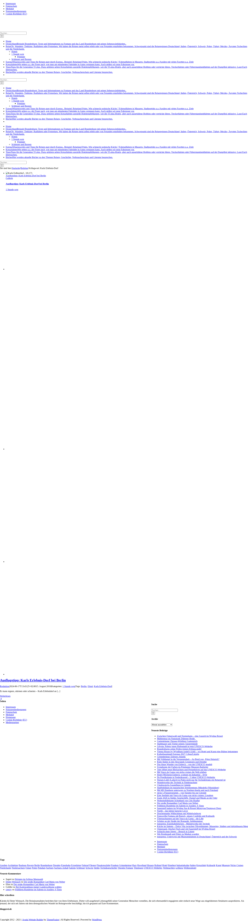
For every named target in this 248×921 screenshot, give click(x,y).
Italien (193, 865)
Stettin (97, 868)
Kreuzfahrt (201, 865)
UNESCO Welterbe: (153, 868)
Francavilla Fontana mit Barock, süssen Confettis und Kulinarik (186, 816)
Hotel (164, 865)
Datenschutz (162, 844)
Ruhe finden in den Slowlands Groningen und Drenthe (182, 762)
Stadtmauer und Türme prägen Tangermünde (177, 744)
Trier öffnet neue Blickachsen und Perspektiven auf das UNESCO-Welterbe (191, 769)
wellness (179, 868)
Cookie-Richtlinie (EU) (167, 852)
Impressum (162, 841)
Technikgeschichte (108, 868)
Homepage (11, 717)
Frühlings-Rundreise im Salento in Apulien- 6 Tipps (180, 805)
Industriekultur (183, 865)
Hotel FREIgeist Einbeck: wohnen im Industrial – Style (182, 775)
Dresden (57, 865)
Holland (158, 865)
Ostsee (28, 868)
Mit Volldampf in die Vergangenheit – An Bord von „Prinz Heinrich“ (188, 759)
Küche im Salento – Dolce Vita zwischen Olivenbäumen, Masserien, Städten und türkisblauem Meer (202, 826)
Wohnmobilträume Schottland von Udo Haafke (178, 800)
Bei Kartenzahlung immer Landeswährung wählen (39, 887)
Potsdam (41, 868)
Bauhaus (23, 865)
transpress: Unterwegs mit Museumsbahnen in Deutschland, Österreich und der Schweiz (197, 836)
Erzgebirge (76, 865)
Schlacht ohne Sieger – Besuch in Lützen (175, 831)
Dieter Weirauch (13, 882)
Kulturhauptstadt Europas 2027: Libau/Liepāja (178, 754)
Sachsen (50, 868)
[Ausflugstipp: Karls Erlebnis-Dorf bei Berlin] (65, 269)
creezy (9, 889)
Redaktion (4, 686)
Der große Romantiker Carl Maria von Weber (177, 803)
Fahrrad (85, 865)
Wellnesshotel (190, 868)
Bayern (30, 865)
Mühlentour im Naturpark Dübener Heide (176, 738)
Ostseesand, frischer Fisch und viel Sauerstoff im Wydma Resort (186, 829)
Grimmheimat (125, 865)
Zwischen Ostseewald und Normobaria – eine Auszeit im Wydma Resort (190, 736)
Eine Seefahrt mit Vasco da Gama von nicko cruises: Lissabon (185, 795)
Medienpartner (12, 722)
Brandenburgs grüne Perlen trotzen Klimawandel (179, 749)
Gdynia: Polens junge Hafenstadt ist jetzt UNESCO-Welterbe (185, 746)
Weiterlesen (5, 696)
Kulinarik (211, 865)
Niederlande (5, 868)
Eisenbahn (66, 865)
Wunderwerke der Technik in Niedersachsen (177, 782)
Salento (72, 868)
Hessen (150, 865)
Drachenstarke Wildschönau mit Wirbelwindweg (179, 813)
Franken (115, 865)
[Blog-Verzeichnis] (5, 915)
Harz (134, 865)
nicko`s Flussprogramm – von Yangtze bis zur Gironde (181, 793)
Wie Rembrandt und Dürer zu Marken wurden (178, 834)
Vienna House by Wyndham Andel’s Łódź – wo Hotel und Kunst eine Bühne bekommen (197, 751)
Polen (34, 868)
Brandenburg (46, 865)
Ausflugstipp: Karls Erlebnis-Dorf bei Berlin (26, 175)
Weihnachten (169, 868)
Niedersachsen (18, 868)
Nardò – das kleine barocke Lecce (172, 811)
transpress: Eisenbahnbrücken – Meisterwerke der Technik (183, 824)
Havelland (142, 865)
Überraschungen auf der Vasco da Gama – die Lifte (180, 818)
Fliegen (92, 865)
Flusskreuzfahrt (104, 865)
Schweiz (89, 868)
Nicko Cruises (236, 865)
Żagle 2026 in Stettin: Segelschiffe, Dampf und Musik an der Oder (187, 798)
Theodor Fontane (125, 868)
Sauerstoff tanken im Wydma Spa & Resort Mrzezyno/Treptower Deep (189, 808)
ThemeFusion (53, 919)
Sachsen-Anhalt (61, 868)
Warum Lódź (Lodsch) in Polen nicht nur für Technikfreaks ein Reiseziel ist (191, 780)
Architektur (13, 865)
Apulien (3, 865)
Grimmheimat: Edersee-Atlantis (171, 756)
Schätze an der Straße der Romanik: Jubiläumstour (180, 821)
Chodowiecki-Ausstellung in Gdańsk (174, 785)
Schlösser (80, 868)
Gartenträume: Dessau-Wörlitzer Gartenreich (177, 741)
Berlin (84, 686)
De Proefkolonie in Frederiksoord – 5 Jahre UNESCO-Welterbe (186, 777)
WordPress (97, 919)
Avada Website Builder (32, 919)
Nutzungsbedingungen (167, 849)
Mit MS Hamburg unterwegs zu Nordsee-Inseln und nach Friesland (187, 790)
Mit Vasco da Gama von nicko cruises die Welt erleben (182, 772)
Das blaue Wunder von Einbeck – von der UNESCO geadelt (184, 764)
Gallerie (9, 178)
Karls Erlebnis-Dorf (103, 686)
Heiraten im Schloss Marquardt (29, 879)
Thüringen (138, 868)
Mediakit (161, 846)
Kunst (218, 865)
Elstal (90, 686)
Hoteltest (172, 865)
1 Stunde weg (12, 189)
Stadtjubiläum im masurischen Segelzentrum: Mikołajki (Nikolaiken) (188, 787)
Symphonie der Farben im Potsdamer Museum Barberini (182, 767)
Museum (226, 865)
